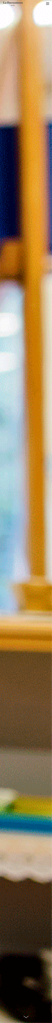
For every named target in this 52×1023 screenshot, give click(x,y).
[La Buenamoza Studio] (13, 3)
